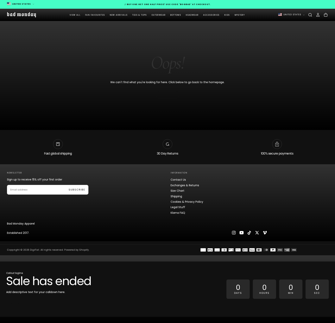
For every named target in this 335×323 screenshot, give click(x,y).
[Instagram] (233, 232)
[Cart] (325, 15)
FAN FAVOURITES (95, 15)
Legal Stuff (178, 207)
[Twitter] (257, 232)
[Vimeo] (264, 232)
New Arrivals (119, 15)
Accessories (211, 15)
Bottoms (175, 15)
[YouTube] (241, 232)
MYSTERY (240, 15)
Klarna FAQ (178, 213)
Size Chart (177, 191)
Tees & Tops (139, 15)
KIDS (227, 15)
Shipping (176, 196)
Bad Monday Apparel (21, 224)
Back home (167, 94)
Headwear (192, 15)
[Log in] (318, 15)
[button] (310, 15)
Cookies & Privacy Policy (187, 202)
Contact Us (178, 180)
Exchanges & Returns (185, 185)
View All (75, 15)
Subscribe (77, 189)
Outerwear (159, 15)
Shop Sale (17, 303)
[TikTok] (249, 232)
